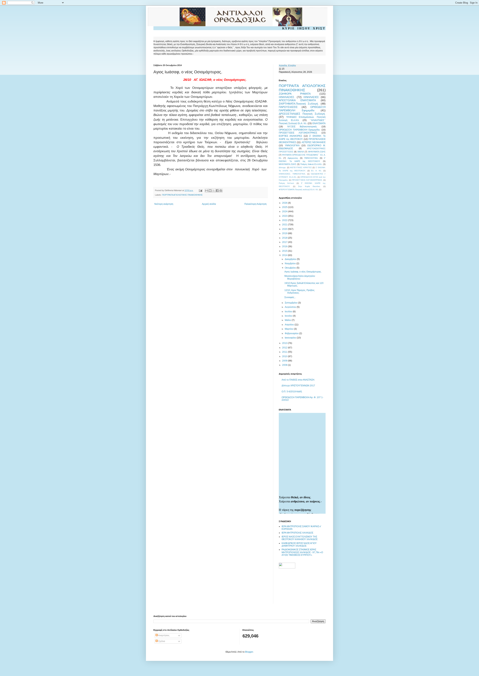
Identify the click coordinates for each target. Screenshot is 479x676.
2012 (285, 347)
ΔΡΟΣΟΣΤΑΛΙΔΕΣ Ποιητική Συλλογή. (302, 113)
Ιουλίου (289, 311)
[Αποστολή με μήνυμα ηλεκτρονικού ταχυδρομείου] (206, 190)
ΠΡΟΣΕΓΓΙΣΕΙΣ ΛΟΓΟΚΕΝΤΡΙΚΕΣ (298, 132)
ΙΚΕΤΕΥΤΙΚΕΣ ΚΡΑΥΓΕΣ (301, 167)
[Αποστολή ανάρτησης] (200, 190)
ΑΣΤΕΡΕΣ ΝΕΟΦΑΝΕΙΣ (314, 142)
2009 (285, 360)
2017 (285, 242)
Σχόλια (161, 641)
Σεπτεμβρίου (291, 302)
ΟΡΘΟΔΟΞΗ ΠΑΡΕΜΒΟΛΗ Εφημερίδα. (299, 129)
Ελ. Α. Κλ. (316, 171)
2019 (285, 233)
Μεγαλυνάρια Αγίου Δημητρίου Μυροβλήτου (299, 277)
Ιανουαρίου (291, 337)
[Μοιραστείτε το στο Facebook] (217, 190)
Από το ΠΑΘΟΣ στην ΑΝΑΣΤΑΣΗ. (298, 379)
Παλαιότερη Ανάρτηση (255, 204)
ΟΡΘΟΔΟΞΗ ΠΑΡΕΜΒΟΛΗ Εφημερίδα (302, 108)
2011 (285, 352)
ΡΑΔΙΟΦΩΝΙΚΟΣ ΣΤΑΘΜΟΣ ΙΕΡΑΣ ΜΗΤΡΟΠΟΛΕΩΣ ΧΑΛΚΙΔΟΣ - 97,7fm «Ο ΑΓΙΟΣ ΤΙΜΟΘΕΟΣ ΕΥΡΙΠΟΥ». (302, 552)
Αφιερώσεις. (293, 158)
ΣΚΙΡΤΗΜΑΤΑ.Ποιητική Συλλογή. (299, 103)
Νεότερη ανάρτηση (163, 204)
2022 (285, 220)
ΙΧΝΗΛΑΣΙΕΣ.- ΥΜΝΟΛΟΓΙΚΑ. (292, 174)
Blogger (249, 652)
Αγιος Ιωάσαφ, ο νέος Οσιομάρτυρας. (303, 271)
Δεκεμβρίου (291, 259)
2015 (285, 251)
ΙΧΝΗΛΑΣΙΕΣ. (287, 97)
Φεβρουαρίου (292, 333)
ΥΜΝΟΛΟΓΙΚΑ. (311, 158)
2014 (285, 255)
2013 (285, 343)
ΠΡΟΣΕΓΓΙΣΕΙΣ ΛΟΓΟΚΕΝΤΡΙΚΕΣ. (307, 180)
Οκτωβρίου (291, 267)
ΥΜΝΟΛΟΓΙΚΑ (292, 145)
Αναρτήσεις (164, 635)
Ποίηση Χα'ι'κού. (286, 183)
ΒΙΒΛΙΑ (301, 152)
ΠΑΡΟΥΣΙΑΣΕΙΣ (288, 106)
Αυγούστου (291, 307)
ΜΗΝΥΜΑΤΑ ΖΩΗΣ (317, 152)
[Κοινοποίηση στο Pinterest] (221, 190)
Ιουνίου (289, 316)
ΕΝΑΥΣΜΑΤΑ (319, 123)
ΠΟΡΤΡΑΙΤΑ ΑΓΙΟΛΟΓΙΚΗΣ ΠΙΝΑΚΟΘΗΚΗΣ (182, 195)
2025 (285, 207)
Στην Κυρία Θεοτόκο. (309, 186)
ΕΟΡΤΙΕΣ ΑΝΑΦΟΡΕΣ (290, 136)
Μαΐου (288, 320)
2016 (285, 246)
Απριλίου (290, 324)
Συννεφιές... (290, 297)
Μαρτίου (289, 329)
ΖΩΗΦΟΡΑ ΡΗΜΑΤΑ (295, 93)
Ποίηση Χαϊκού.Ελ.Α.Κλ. (311, 164)
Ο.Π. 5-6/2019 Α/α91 (292, 391)
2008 (285, 365)
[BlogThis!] (210, 190)
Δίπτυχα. (282, 167)
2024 (285, 211)
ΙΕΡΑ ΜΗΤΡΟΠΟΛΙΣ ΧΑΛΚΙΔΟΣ (297, 532)
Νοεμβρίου (290, 263)
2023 (285, 216)
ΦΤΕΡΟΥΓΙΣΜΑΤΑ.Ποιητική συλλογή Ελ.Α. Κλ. (298, 189)
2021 (285, 224)
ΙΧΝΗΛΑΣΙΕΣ (311, 97)
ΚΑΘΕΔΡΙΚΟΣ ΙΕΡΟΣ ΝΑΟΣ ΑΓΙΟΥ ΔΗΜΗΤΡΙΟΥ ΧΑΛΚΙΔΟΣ (299, 544)
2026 (285, 203)
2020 (285, 229)
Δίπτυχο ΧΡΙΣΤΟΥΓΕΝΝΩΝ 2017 (298, 385)
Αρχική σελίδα (209, 204)
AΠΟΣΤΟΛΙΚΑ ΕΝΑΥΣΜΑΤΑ (297, 100)
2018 (285, 238)
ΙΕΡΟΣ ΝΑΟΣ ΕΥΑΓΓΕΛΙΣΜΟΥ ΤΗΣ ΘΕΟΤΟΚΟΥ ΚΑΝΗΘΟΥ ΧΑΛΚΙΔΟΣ (300, 538)
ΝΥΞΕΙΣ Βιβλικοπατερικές (302, 126)
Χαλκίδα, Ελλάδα (287, 65)
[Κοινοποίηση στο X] (214, 190)
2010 (285, 356)
